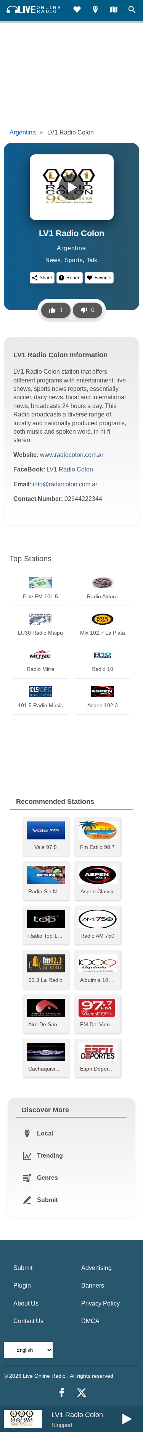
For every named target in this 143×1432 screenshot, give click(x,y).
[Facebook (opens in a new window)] (62, 1392)
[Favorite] (77, 10)
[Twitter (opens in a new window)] (81, 1392)
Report (73, 277)
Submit (22, 1268)
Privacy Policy (100, 1303)
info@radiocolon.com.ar (65, 484)
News (53, 260)
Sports (74, 260)
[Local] (95, 10)
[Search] (132, 10)
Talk (92, 260)
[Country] (113, 10)
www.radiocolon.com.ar (71, 455)
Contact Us (28, 1321)
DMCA (90, 1321)
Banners (92, 1285)
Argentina (23, 132)
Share (46, 277)
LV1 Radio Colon (70, 469)
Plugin (22, 1285)
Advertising (96, 1268)
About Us (26, 1303)
